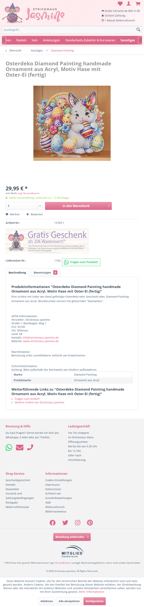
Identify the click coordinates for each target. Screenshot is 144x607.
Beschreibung (17, 272)
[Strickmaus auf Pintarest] (90, 524)
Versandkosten (63, 562)
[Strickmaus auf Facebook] (53, 524)
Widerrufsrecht (54, 507)
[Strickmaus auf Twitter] (65, 524)
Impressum (52, 484)
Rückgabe (12, 502)
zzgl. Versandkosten (29, 193)
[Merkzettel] (119, 4)
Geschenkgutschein (18, 480)
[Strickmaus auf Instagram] (77, 524)
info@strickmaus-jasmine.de (41, 337)
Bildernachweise (55, 511)
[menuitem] (119, 4)
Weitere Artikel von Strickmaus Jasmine (39, 402)
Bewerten (36, 214)
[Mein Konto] (129, 4)
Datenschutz (53, 489)
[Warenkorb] (138, 4)
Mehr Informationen (91, 591)
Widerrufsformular (17, 507)
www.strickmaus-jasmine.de (41, 341)
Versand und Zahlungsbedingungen (20, 496)
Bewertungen (45, 272)
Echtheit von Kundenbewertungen (58, 496)
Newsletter (12, 489)
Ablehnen (46, 601)
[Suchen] (138, 29)
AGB (48, 502)
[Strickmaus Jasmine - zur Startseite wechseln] (33, 13)
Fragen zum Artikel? (27, 399)
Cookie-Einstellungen (58, 480)
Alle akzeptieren (69, 601)
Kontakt (10, 484)
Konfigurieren (95, 601)
